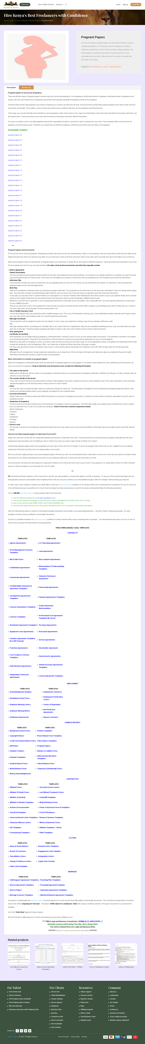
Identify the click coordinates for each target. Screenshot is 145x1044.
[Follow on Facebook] (17, 1030)
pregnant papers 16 (15, 190)
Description (11, 87)
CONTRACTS (72, 533)
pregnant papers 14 (15, 180)
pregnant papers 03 (15, 241)
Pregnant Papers (34, 21)
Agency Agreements (18, 543)
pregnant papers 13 (15, 175)
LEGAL (12, 21)
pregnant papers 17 (15, 195)
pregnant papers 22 (15, 221)
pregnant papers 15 (15, 185)
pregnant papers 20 (15, 210)
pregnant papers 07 (15, 150)
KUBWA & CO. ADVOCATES (89, 921)
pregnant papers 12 (15, 170)
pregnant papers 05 (15, 140)
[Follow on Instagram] (29, 1030)
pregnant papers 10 (15, 160)
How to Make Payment (46, 4)
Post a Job (24, 4)
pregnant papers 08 (15, 155)
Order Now (135, 4)
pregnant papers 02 (15, 236)
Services (59, 4)
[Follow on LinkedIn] (25, 1030)
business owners (37, 900)
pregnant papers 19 (15, 205)
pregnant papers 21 (15, 216)
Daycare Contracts (50, 717)
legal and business (65, 485)
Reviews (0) (26, 87)
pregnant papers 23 (15, 226)
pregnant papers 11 (15, 165)
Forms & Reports (21, 21)
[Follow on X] (21, 1030)
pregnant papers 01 (15, 231)
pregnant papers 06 (15, 145)
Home (6, 21)
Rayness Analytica (13, 1037)
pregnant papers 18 (15, 200)
